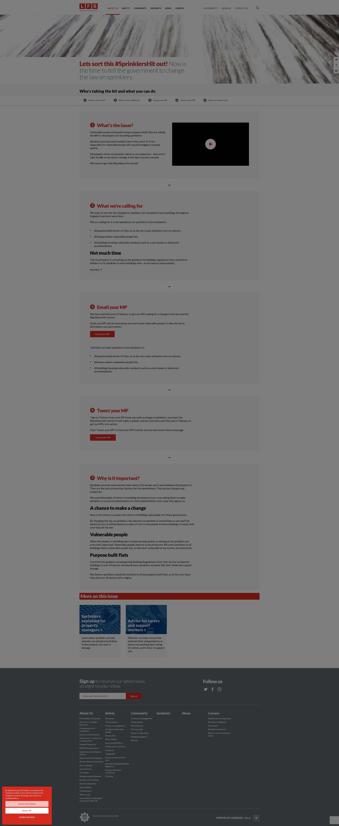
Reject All (27, 810)
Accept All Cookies (27, 804)
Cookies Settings (27, 817)
